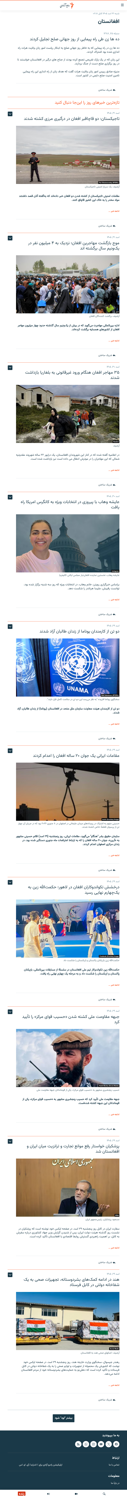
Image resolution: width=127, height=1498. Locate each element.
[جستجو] (104, 1494)
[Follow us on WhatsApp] (86, 1444)
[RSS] (78, 1444)
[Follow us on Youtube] (101, 1444)
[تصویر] (76, 1494)
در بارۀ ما (115, 1483)
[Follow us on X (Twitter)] (109, 1444)
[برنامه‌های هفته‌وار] (48, 1494)
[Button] (106, 90)
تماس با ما (114, 1465)
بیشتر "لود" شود (63, 1418)
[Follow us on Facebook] (116, 1444)
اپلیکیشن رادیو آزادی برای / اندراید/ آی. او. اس (40, 1465)
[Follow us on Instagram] (93, 1444)
